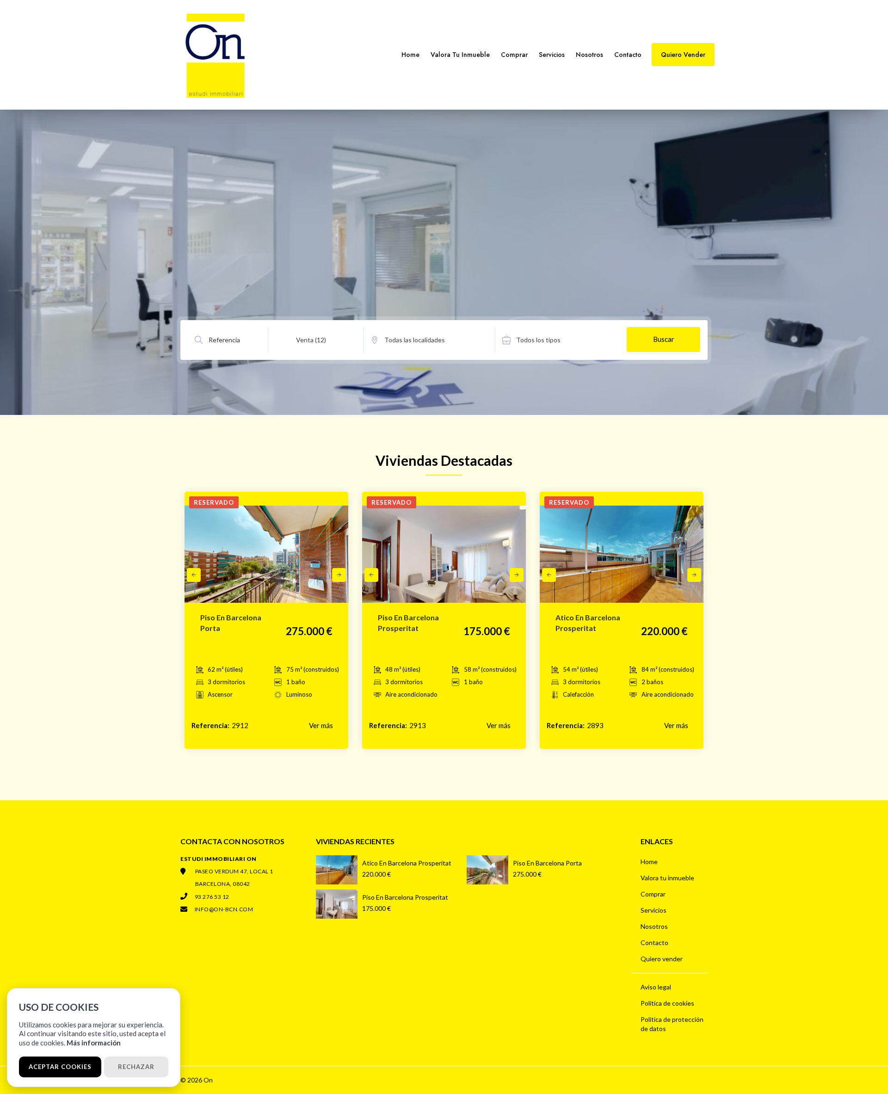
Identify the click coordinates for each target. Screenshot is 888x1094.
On (208, 1080)
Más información (94, 1042)
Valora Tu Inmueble (460, 54)
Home (410, 54)
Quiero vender (662, 959)
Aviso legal (656, 987)
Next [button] (339, 575)
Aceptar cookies (60, 1066)
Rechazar (136, 1066)
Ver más (321, 725)
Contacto (627, 54)
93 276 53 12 (212, 896)
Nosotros (589, 54)
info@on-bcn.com (224, 909)
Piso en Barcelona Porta (547, 863)
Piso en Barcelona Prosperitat (405, 897)
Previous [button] (194, 575)
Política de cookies (667, 1003)
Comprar (514, 54)
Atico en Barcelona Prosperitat (406, 863)
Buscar (663, 339)
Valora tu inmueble (667, 878)
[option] (266, 561)
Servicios (552, 54)
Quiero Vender (683, 54)
